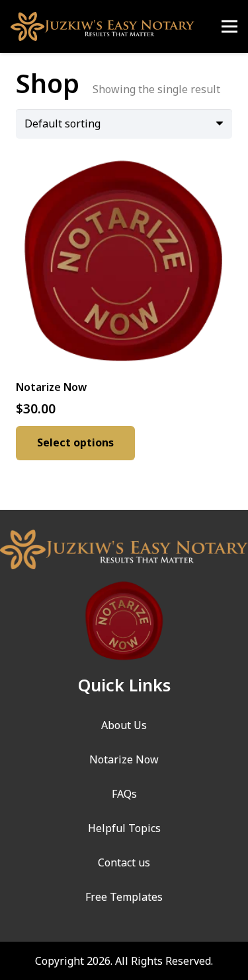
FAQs (124, 794)
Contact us (124, 862)
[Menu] (229, 26)
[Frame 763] (102, 27)
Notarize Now (124, 759)
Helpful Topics (124, 828)
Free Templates (124, 897)
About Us (124, 725)
